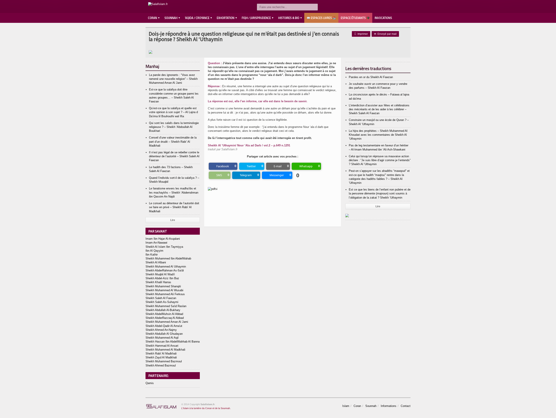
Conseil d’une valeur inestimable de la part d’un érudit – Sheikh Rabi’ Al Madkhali (173, 141)
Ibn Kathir (152, 254)
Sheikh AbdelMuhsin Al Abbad (164, 314)
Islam (345, 406)
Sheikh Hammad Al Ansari (162, 345)
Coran (357, 406)
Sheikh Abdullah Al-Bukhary (163, 310)
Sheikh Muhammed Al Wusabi (164, 290)
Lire (172, 220)
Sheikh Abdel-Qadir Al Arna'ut (164, 326)
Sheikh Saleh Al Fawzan (161, 298)
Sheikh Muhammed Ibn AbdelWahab (168, 258)
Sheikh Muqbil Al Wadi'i (160, 274)
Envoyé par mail (385, 33)
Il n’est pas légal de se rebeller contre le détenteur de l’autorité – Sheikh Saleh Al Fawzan (174, 156)
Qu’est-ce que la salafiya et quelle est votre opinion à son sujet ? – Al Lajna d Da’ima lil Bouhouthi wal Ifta (173, 112)
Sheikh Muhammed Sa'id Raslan (166, 306)
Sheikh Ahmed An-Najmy (161, 329)
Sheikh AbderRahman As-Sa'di (165, 270)
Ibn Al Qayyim (154, 250)
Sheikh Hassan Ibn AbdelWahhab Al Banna (173, 341)
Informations (388, 406)
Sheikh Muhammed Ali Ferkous (165, 294)
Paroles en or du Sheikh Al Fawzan (371, 77)
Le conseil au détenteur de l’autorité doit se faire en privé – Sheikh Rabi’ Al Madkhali (174, 207)
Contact (405, 406)
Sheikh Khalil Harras (158, 282)
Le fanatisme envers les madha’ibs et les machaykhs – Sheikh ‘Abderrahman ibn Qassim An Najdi (173, 192)
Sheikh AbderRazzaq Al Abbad (165, 317)
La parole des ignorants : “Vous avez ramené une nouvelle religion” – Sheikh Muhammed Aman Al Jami (173, 78)
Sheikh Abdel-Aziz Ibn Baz (162, 278)
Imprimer (361, 33)
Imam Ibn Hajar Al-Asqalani (163, 238)
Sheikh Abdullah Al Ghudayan (164, 333)
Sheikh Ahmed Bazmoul (161, 365)
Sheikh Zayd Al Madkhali (161, 357)
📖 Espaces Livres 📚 (321, 18)
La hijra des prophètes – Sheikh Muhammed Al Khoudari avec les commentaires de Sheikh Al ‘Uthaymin (378, 134)
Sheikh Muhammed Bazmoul (164, 361)
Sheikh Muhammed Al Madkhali (165, 349)
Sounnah (370, 406)
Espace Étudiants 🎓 (355, 18)
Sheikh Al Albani (156, 262)
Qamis (150, 383)
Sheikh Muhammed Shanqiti (163, 286)
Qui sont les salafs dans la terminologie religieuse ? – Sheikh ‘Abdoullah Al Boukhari (174, 126)
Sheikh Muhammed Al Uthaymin (166, 266)
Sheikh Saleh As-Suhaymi (162, 302)
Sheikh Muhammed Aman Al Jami (167, 321)
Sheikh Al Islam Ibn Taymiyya (164, 246)
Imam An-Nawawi (156, 242)
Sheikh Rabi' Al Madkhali (161, 353)
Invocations (383, 18)
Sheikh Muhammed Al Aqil (162, 337)
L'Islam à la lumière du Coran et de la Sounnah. (206, 408)
